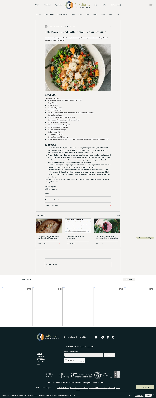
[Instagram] (108, 337)
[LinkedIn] (102, 337)
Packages (40, 361)
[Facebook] (113, 337)
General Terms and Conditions (79, 388)
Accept (148, 395)
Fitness (73, 14)
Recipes (103, 14)
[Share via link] (59, 199)
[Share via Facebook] (45, 199)
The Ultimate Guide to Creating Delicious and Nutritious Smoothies (107, 237)
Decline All (139, 395)
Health (88, 14)
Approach (41, 359)
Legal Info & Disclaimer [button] (96, 388)
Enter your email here (71, 351)
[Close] (154, 395)
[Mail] (96, 337)
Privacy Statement (109, 388)
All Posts (38, 14)
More (110, 14)
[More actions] (110, 27)
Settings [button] (131, 395)
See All (118, 215)
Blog (38, 364)
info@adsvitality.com (63, 388)
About (39, 354)
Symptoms (41, 356)
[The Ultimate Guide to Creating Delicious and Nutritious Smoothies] (107, 226)
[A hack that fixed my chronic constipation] (78, 226)
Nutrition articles (49, 14)
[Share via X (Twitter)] (50, 199)
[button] (150, 4)
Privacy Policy (71, 395)
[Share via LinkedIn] (54, 199)
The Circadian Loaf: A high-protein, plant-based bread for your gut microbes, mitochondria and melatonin (48, 237)
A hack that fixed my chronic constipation (75, 237)
